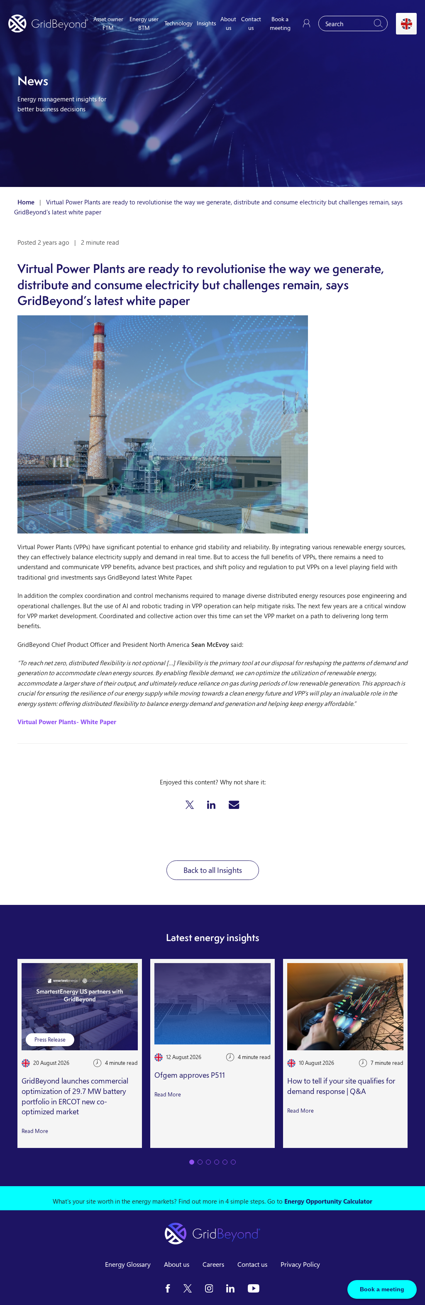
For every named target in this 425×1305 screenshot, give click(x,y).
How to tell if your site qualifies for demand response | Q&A (341, 1086)
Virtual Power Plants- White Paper (66, 722)
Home (25, 202)
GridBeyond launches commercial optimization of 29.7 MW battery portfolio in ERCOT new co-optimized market (75, 1096)
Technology (178, 23)
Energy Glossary (128, 1264)
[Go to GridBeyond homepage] (48, 23)
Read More (35, 1131)
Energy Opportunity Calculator (328, 1201)
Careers (213, 1264)
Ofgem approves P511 (189, 1075)
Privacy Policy (300, 1264)
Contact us (252, 1264)
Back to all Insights (212, 870)
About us (176, 1264)
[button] (189, 805)
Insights (206, 23)
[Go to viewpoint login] (306, 23)
